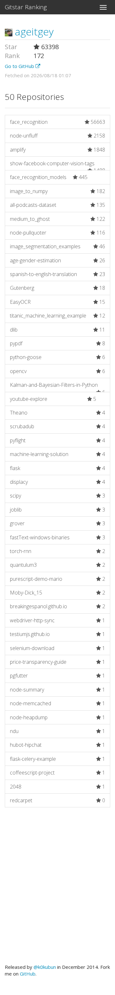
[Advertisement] (57, 888)
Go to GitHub (20, 66)
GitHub (27, 973)
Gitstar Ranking (26, 7)
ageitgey (33, 31)
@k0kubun (45, 967)
